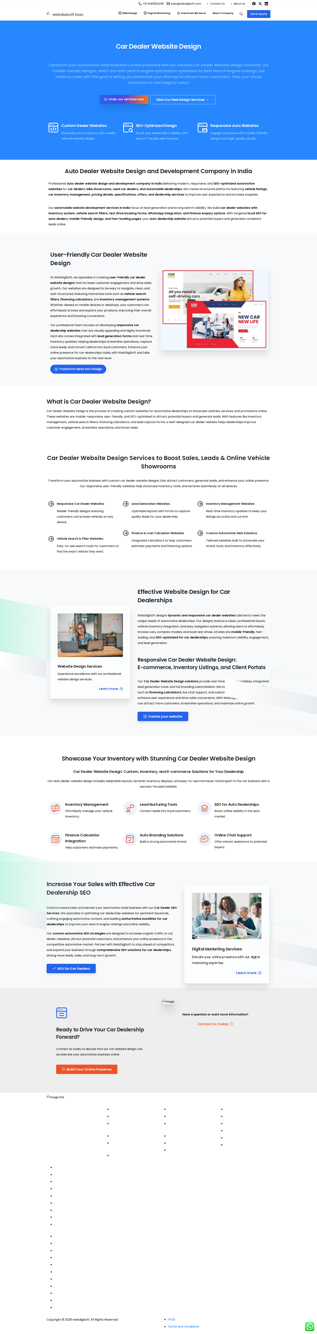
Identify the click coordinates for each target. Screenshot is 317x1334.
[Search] (241, 14)
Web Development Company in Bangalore (84, 1196)
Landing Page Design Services (189, 1136)
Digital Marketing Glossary (243, 1145)
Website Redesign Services (130, 1155)
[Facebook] (254, 3)
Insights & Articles (237, 1138)
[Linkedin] (71, 1131)
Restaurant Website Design (73, 1300)
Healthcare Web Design (71, 1293)
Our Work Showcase (239, 1123)
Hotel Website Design (69, 1307)
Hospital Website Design (71, 1257)
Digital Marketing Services (186, 1109)
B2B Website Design (68, 1243)
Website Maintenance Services (190, 1150)
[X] (260, 3)
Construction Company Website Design (82, 1286)
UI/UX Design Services (183, 1143)
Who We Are (234, 1109)
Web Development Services (131, 1136)
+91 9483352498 (153, 4)
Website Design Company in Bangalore (82, 1181)
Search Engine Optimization (187, 1116)
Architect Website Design (72, 1250)
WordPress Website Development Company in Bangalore (95, 1189)
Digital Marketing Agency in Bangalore (81, 1174)
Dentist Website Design (71, 1272)
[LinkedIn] (266, 3)
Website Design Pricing (241, 1131)
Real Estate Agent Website (73, 1279)
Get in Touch (234, 1116)
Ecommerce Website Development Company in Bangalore (96, 1210)
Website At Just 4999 (69, 1217)
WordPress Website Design (130, 1116)
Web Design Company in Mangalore (80, 1203)
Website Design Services (128, 1109)
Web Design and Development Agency (83, 1167)
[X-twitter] (61, 1131)
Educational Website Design (74, 1265)
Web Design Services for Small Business (82, 1224)
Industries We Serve (69, 1236)
